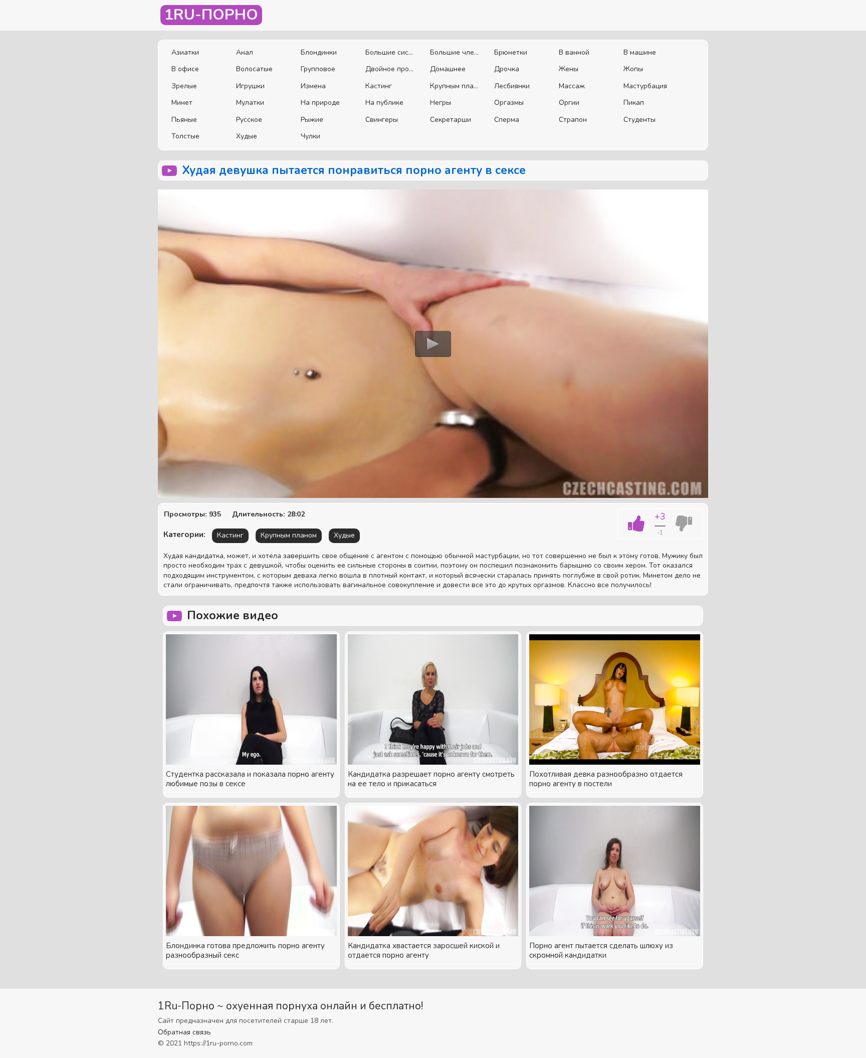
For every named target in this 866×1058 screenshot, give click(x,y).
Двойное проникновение (390, 69)
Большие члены (455, 52)
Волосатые (254, 69)
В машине (639, 52)
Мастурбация (645, 86)
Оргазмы (509, 102)
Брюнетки (510, 52)
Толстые (185, 136)
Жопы (633, 69)
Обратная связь (184, 1032)
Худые (246, 136)
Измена (313, 86)
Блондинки (319, 52)
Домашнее (448, 69)
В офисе (185, 69)
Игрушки (250, 86)
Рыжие (312, 119)
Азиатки (185, 52)
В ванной (574, 52)
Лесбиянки (512, 86)
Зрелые (184, 86)
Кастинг (378, 86)
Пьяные (184, 119)
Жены (568, 69)
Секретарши (450, 119)
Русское (249, 119)
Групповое (318, 69)
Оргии (569, 102)
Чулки (310, 136)
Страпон (573, 119)
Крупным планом (455, 86)
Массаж (572, 86)
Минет (181, 102)
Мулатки (250, 102)
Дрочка (506, 69)
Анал (244, 52)
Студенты (639, 119)
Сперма (506, 119)
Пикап (633, 102)
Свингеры (381, 119)
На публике (384, 102)
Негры (440, 102)
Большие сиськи (390, 52)
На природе (320, 102)
